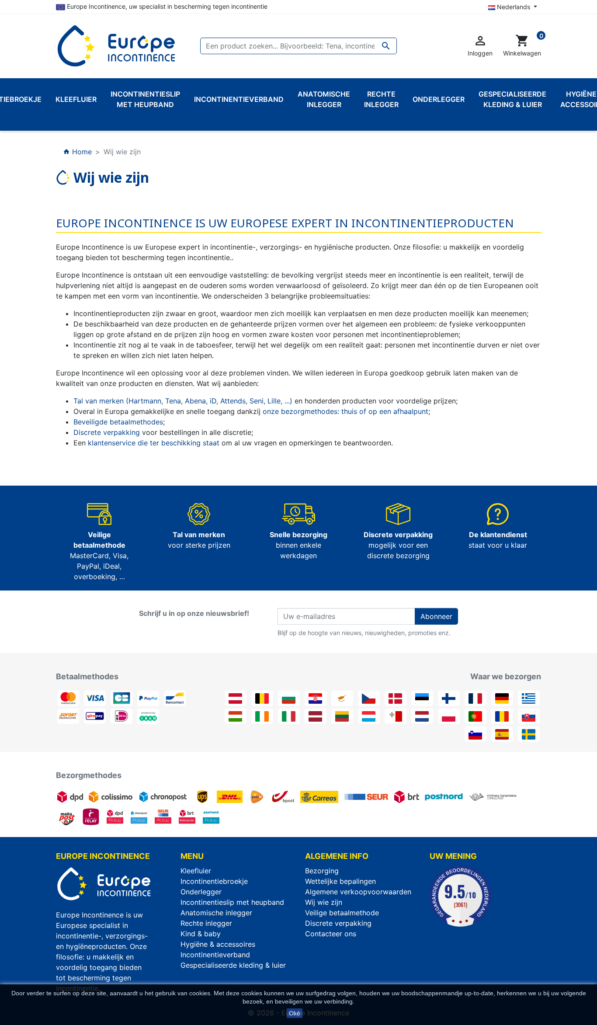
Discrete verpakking (106, 432)
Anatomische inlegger (216, 912)
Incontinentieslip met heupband (232, 902)
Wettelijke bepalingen (340, 881)
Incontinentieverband (215, 954)
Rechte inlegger (206, 923)
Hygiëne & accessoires (217, 944)
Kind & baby (200, 933)
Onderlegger (201, 891)
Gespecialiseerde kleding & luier (233, 965)
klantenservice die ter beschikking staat (153, 442)
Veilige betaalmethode (342, 912)
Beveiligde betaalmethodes (118, 421)
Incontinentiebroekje (214, 881)
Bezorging (322, 870)
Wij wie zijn (323, 902)
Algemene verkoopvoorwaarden (358, 891)
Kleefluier (195, 870)
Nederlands (513, 6)
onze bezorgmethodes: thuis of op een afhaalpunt (345, 411)
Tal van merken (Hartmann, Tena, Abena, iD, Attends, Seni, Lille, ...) (182, 400)
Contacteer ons (330, 933)
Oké (294, 1013)
